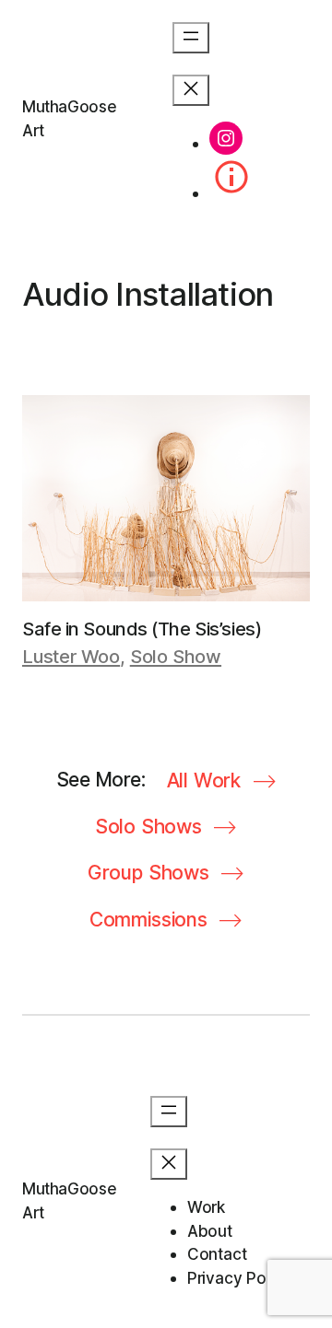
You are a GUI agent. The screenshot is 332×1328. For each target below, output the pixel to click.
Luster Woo (71, 657)
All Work (204, 780)
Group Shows (148, 872)
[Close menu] (190, 90)
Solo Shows (148, 826)
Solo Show (175, 657)
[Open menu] (190, 37)
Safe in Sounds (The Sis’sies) (141, 629)
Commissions (148, 919)
